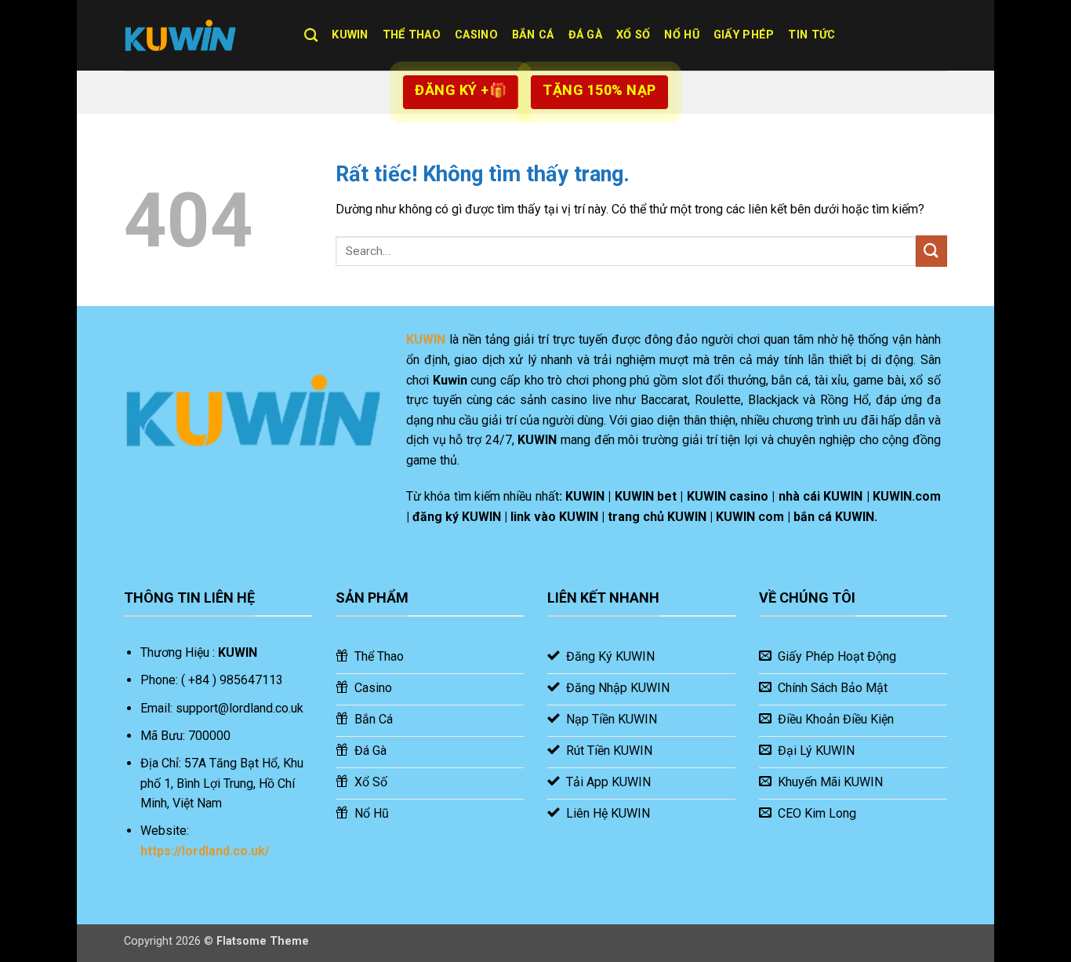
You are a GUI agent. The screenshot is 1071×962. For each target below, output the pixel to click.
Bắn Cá (533, 35)
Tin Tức (811, 35)
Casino (476, 35)
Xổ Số (633, 35)
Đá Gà (585, 35)
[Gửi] (931, 250)
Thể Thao (412, 35)
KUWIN (350, 35)
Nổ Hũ (681, 35)
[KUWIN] (202, 35)
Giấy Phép (744, 35)
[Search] (311, 36)
